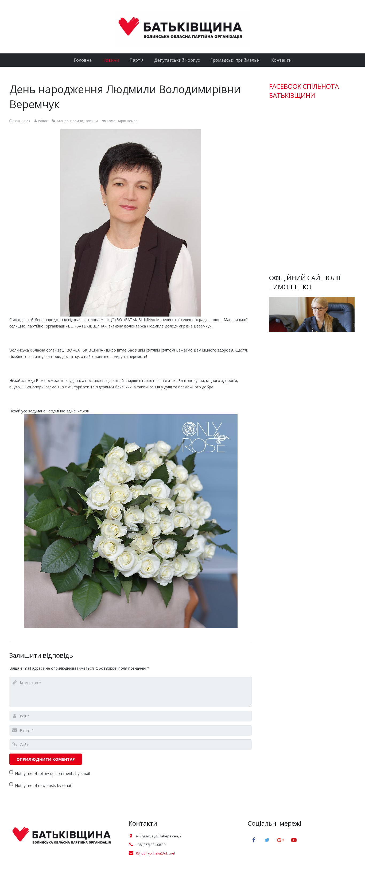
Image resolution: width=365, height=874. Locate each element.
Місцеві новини (70, 121)
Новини (91, 121)
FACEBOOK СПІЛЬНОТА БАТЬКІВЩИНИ (304, 91)
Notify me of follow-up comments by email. (53, 773)
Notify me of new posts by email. (43, 785)
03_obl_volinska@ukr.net (155, 853)
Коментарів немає (122, 121)
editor (43, 121)
